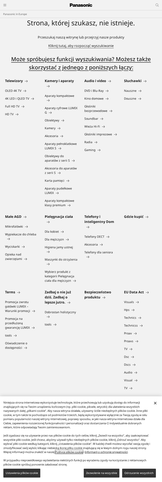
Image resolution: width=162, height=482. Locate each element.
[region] (81, 439)
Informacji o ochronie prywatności (106, 452)
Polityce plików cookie (69, 452)
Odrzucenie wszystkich (139, 473)
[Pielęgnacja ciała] (61, 221)
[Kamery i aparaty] (61, 86)
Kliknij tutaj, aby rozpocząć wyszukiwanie (81, 45)
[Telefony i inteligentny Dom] (100, 226)
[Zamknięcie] (155, 403)
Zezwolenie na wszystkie (101, 473)
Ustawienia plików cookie (22, 473)
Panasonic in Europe (15, 14)
